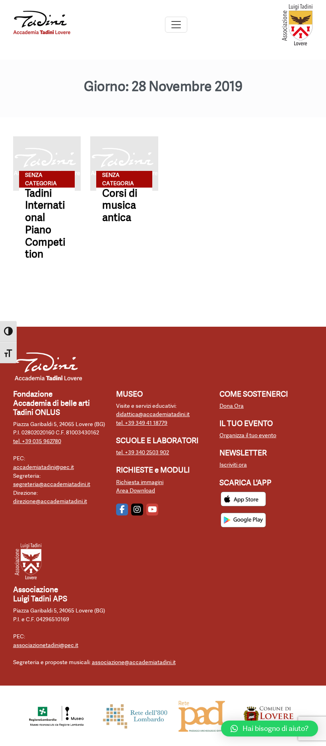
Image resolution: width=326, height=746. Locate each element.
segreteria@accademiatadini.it (51, 484)
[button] (269, 728)
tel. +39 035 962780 (37, 441)
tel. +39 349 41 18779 (141, 423)
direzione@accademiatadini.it (50, 501)
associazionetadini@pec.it (45, 645)
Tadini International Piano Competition (45, 224)
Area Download (135, 490)
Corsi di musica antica (119, 205)
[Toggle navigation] (176, 25)
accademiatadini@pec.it (43, 467)
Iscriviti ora (233, 464)
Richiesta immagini (139, 482)
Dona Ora (231, 406)
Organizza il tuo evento (247, 435)
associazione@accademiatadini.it (134, 662)
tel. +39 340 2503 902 (142, 452)
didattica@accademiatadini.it (153, 414)
